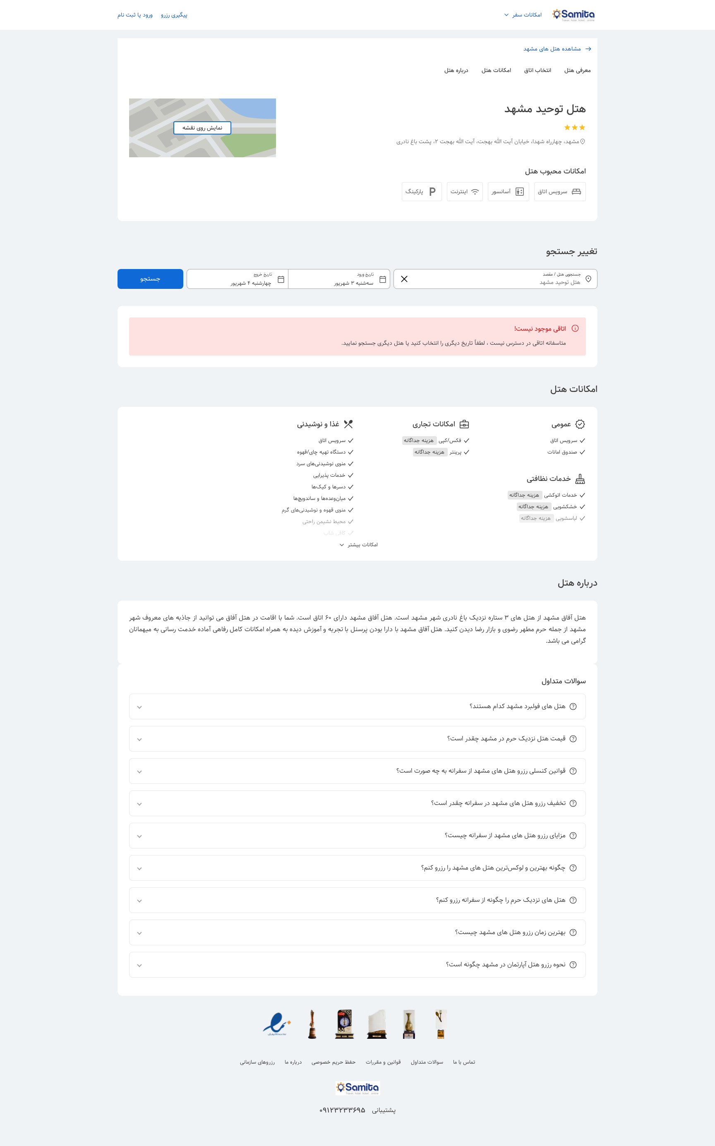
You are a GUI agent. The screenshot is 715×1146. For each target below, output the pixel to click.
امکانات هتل (496, 70)
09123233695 (342, 1110)
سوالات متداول (427, 1062)
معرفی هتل (577, 70)
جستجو (150, 279)
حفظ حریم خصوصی (334, 1062)
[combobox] (289, 279)
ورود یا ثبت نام (135, 14)
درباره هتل (456, 70)
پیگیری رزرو (174, 14)
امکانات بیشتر (362, 545)
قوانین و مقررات (383, 1062)
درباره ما (293, 1062)
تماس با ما (464, 1062)
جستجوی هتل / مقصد (562, 274)
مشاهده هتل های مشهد (552, 48)
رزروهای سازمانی (257, 1062)
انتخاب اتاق (537, 70)
